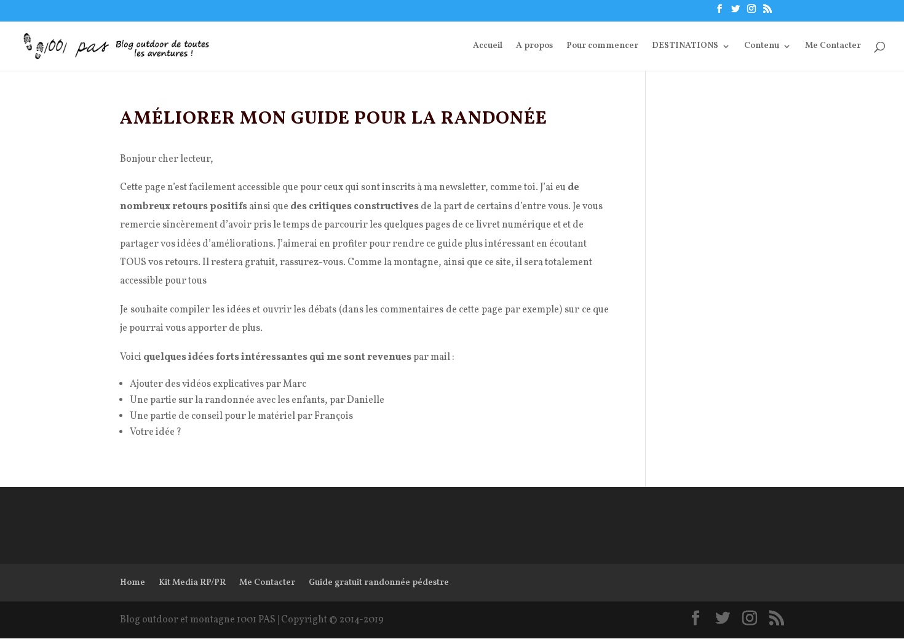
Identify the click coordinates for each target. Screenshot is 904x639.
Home (132, 583)
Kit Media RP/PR (192, 583)
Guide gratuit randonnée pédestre (379, 583)
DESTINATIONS (685, 47)
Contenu (761, 47)
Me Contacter (833, 47)
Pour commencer (602, 47)
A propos (534, 47)
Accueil (487, 47)
